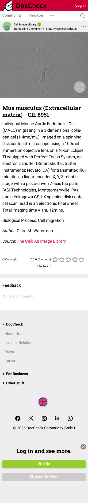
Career (10, 361)
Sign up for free (44, 477)
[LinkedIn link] (57, 419)
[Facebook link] (17, 419)
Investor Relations (19, 342)
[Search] (82, 16)
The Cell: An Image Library (41, 241)
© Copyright (10, 259)
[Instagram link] (44, 419)
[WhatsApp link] (70, 419)
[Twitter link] (31, 419)
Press (9, 352)
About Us (12, 333)
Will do (44, 464)
